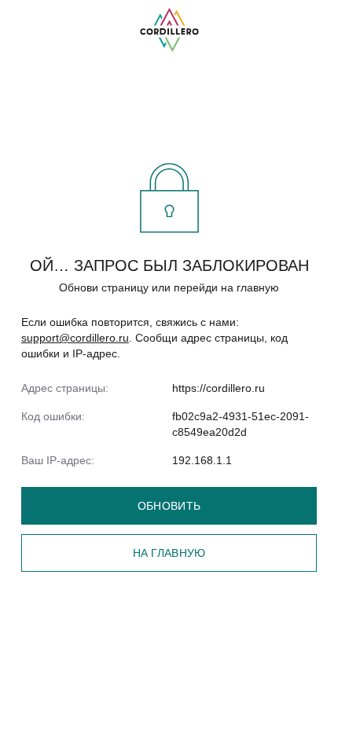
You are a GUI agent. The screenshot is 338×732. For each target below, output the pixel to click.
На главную (169, 553)
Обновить (169, 506)
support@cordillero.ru (75, 337)
